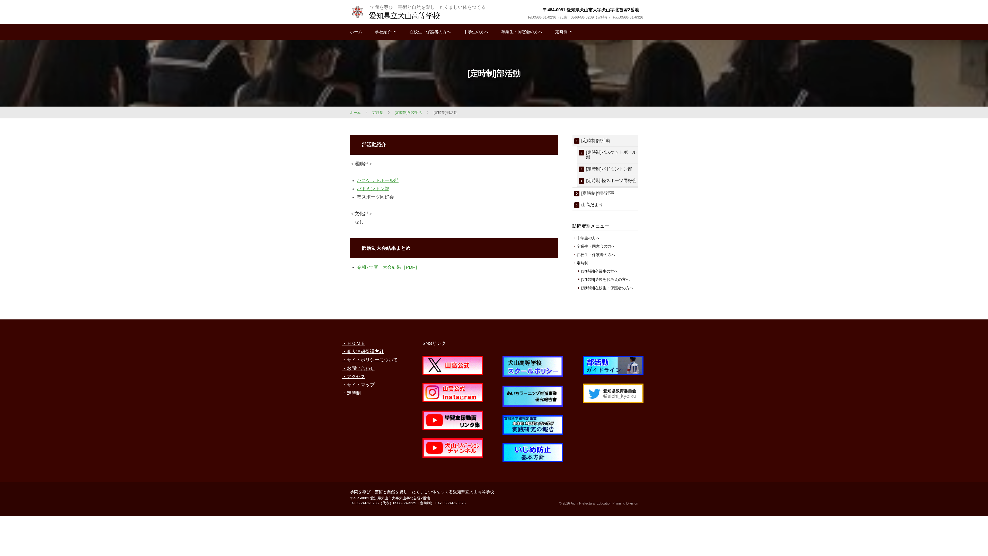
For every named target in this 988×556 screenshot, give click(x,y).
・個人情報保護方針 (363, 351)
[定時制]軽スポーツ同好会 (611, 180)
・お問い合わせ (358, 368)
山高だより (592, 204)
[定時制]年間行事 (597, 193)
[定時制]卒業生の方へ (599, 271)
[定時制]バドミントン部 (609, 169)
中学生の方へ (476, 32)
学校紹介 (383, 32)
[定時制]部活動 (595, 140)
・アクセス (353, 376)
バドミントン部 (373, 188)
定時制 (561, 32)
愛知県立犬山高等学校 (404, 15)
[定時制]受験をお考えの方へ (605, 279)
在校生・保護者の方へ (430, 32)
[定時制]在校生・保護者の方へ (607, 288)
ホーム (356, 32)
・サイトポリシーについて (370, 359)
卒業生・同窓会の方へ (521, 32)
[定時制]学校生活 (408, 112)
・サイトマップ (358, 384)
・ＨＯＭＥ (353, 343)
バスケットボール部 (378, 180)
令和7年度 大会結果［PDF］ (388, 267)
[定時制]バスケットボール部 (611, 155)
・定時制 (351, 393)
